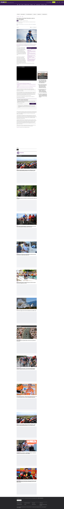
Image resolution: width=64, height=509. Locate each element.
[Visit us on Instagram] (49, 2)
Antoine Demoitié (32, 45)
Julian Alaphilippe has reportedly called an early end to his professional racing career (43, 77)
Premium (31, 4)
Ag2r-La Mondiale (19, 44)
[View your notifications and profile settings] (59, 2)
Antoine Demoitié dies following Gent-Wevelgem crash (24, 83)
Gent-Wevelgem (25, 45)
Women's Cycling (26, 4)
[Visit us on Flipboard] (51, 2)
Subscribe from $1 (45, 14)
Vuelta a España (23, 14)
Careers (25, 504)
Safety (22, 16)
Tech (34, 4)
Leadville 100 (39, 14)
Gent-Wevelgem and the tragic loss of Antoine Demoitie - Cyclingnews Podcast (31, 57)
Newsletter (35, 27)
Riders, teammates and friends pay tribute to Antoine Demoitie (25, 87)
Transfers (35, 14)
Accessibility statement (19, 504)
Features (42, 4)
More (45, 4)
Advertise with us (34, 504)
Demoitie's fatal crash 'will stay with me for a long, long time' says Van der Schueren (31, 52)
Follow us (32, 27)
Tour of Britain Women (29, 14)
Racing (22, 4)
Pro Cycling (18, 16)
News (19, 4)
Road (17, 149)
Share (18, 27)
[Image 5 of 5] (35, 35)
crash (18, 45)
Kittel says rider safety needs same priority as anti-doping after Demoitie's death (31, 54)
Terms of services (26, 105)
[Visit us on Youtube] (50, 2)
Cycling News (20, 20)
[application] (27, 73)
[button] (62, 2)
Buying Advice (38, 4)
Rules (20, 16)
